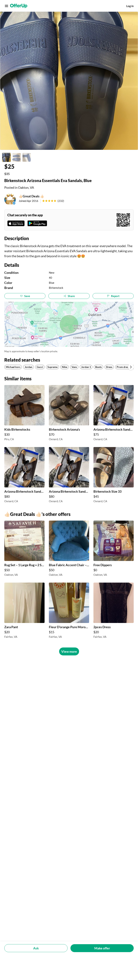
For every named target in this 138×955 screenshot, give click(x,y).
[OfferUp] (18, 6)
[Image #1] (6, 157)
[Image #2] (16, 157)
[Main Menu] (6, 6)
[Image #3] (26, 157)
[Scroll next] (131, 367)
